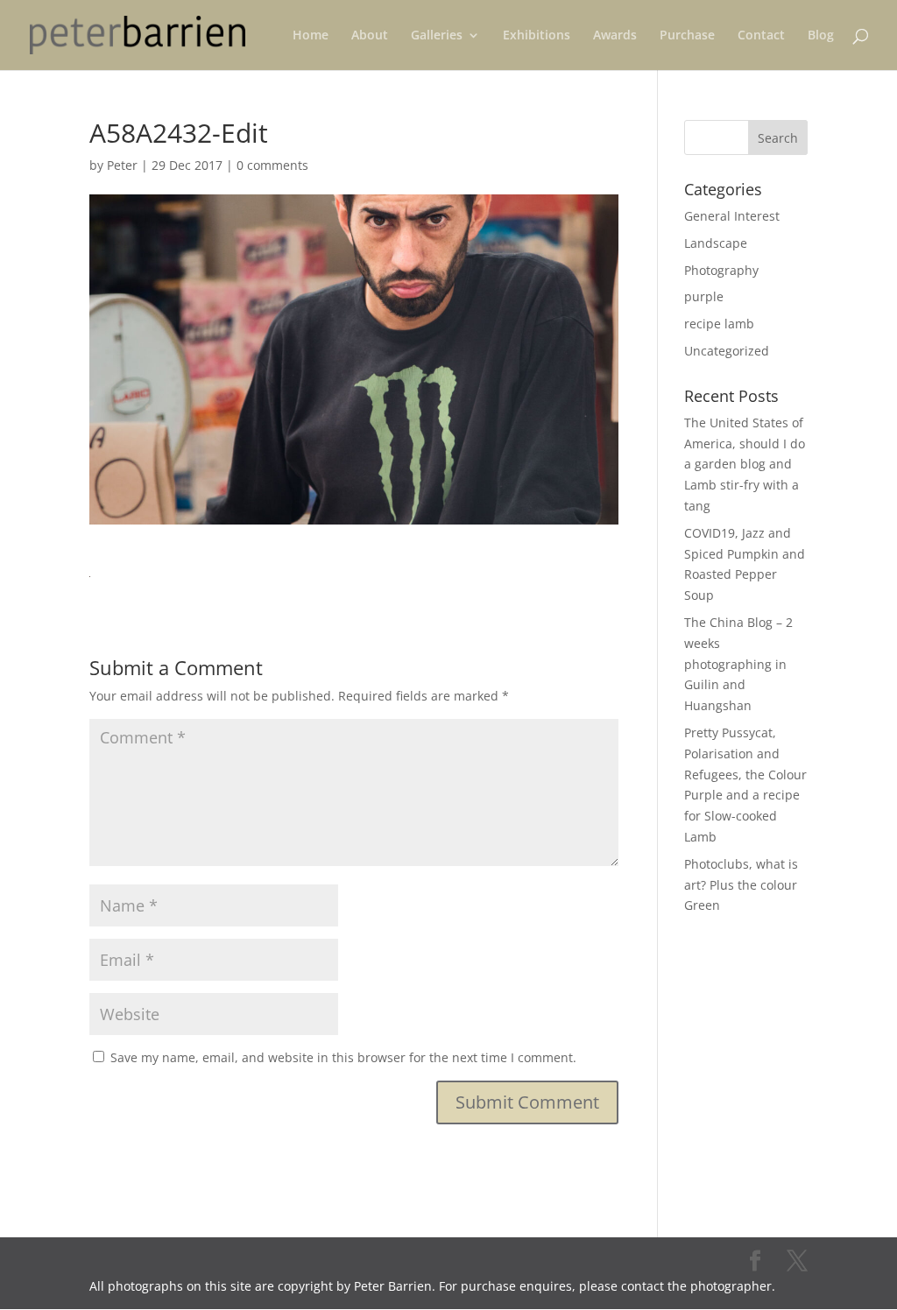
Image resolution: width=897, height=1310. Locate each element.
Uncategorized (726, 350)
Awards (615, 36)
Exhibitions (536, 36)
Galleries (437, 36)
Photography (721, 270)
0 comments (272, 165)
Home (310, 36)
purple (704, 296)
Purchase (687, 36)
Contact (761, 36)
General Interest (732, 216)
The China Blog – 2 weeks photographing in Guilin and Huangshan (738, 664)
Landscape (715, 243)
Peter (122, 165)
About (369, 36)
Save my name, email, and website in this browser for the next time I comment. (343, 1057)
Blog (821, 36)
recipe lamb (719, 323)
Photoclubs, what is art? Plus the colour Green (741, 885)
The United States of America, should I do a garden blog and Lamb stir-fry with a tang (744, 464)
